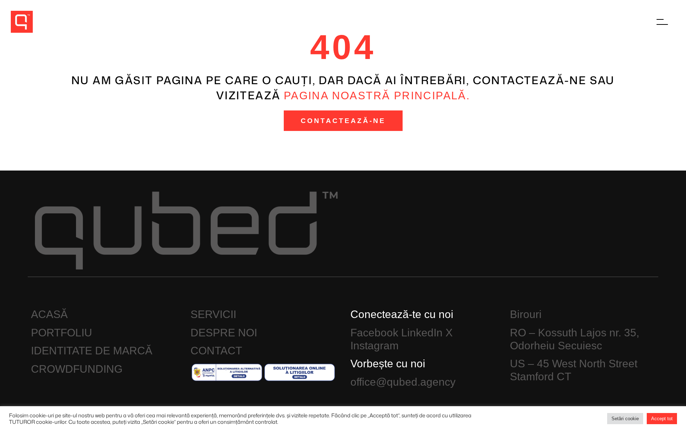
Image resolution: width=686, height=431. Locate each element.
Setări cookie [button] (625, 418)
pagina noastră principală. (377, 95)
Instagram (374, 345)
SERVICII (213, 314)
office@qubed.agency (403, 382)
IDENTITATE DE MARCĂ (91, 351)
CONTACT (216, 351)
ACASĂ (49, 314)
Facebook (374, 333)
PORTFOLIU (61, 333)
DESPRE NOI (223, 333)
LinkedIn (422, 333)
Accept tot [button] (662, 418)
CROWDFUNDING (76, 369)
